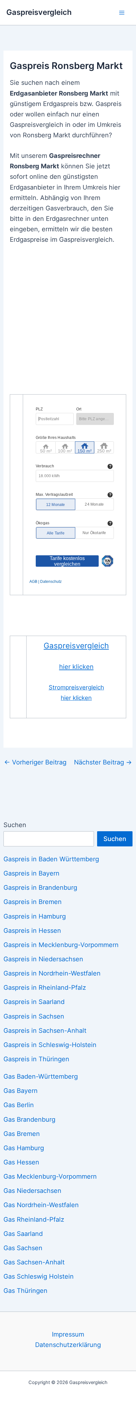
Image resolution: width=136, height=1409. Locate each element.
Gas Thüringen (25, 1290)
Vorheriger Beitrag (35, 762)
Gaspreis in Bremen (32, 902)
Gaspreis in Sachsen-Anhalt (44, 1030)
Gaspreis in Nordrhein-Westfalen (52, 973)
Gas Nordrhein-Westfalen (41, 1205)
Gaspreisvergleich (39, 12)
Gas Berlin (18, 1105)
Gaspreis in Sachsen (33, 1016)
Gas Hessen (21, 1162)
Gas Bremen (21, 1134)
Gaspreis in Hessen (32, 930)
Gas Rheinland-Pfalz (33, 1219)
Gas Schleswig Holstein (38, 1276)
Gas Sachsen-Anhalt (34, 1262)
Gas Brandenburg (29, 1119)
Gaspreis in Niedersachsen (43, 959)
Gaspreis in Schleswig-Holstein (49, 1045)
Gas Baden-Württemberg (40, 1076)
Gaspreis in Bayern (31, 873)
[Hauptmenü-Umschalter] (122, 12)
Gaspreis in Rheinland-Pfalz (44, 987)
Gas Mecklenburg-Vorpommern (50, 1176)
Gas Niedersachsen (32, 1190)
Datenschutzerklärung (68, 1345)
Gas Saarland (23, 1234)
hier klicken (76, 666)
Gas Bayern (20, 1090)
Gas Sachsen (22, 1248)
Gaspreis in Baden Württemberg (51, 859)
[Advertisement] (68, 323)
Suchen (14, 825)
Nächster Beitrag (103, 762)
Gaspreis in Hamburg (34, 916)
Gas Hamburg (23, 1148)
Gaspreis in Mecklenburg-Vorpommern (61, 945)
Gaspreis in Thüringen (36, 1059)
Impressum (68, 1334)
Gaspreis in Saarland (34, 1002)
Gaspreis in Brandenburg (40, 887)
